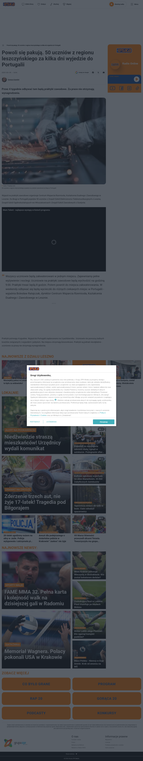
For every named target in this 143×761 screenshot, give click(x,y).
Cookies (44, 415)
